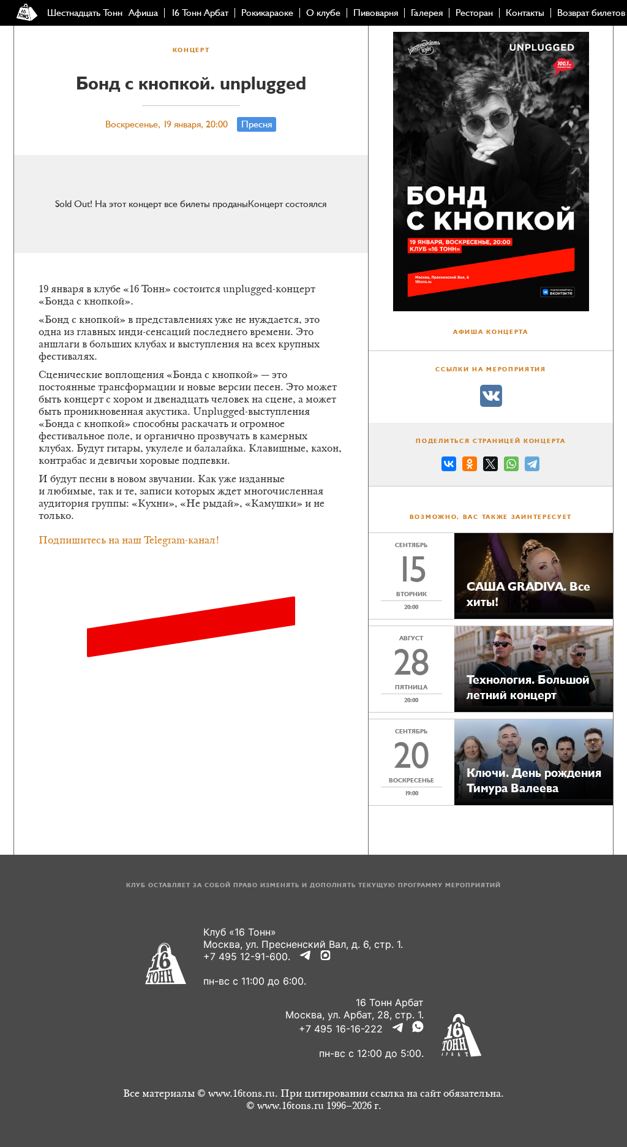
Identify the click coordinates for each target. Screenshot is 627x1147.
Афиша (143, 13)
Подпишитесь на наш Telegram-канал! (129, 541)
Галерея (427, 13)
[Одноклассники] (469, 465)
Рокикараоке (267, 13)
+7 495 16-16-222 (341, 1029)
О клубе (323, 13)
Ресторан (474, 13)
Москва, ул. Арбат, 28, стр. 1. (354, 1015)
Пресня (256, 124)
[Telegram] (532, 465)
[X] (490, 465)
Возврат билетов (591, 13)
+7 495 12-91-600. (246, 956)
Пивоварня (375, 13)
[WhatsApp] (511, 465)
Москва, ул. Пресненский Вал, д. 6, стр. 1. (303, 944)
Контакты (525, 13)
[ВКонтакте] (449, 465)
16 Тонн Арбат (199, 13)
